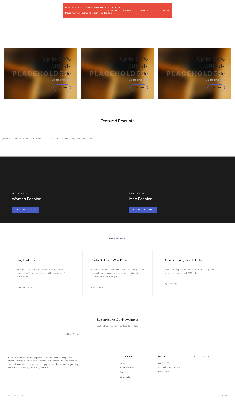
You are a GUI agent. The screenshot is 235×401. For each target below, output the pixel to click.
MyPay (166, 11)
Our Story (111, 11)
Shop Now (62, 88)
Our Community (182, 11)
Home (122, 363)
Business (143, 11)
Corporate (128, 11)
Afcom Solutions (127, 368)
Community (125, 377)
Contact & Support (205, 11)
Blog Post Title (26, 260)
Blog (121, 372)
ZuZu (155, 11)
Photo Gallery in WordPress (109, 260)
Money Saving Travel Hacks (183, 260)
